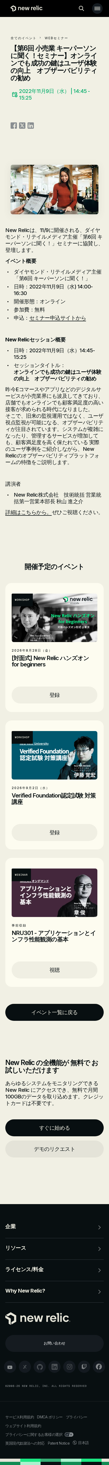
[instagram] (69, 1366)
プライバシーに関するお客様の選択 (33, 1434)
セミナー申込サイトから (57, 318)
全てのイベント (24, 38)
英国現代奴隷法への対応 (25, 1443)
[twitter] (25, 1366)
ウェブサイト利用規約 (23, 1425)
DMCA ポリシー (50, 1417)
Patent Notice (59, 1443)
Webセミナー (56, 38)
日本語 (83, 1442)
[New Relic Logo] (25, 8)
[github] (39, 1366)
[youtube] (10, 1366)
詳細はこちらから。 (28, 512)
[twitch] (84, 1366)
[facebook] (99, 1366)
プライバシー (76, 1417)
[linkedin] (54, 1366)
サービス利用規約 (19, 1417)
